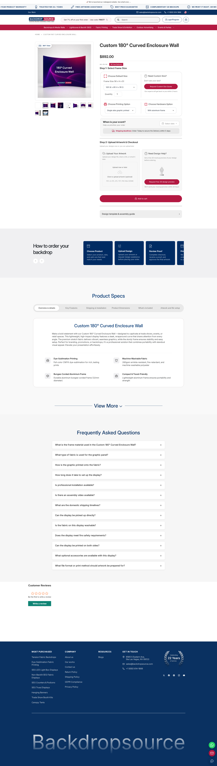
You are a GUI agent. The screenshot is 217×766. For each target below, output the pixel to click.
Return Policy (71, 672)
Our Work (32, 12)
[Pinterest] (173, 675)
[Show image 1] (45, 105)
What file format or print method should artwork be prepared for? (108, 565)
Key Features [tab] (71, 308)
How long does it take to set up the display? (108, 475)
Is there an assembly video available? (108, 495)
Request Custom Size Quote (161, 86)
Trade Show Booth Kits (42, 697)
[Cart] (186, 20)
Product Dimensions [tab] (121, 308)
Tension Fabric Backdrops (44, 657)
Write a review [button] (40, 603)
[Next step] (41, 261)
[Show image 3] (60, 105)
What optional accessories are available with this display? (108, 555)
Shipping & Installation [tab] (96, 308)
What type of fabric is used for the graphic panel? (108, 455)
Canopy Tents (38, 702)
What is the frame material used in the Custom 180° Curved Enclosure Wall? (108, 445)
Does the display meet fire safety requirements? (108, 535)
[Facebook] (168, 675)
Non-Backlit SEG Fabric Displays (43, 676)
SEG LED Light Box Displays (45, 670)
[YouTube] (183, 675)
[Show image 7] (91, 105)
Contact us (70, 667)
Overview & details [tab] (46, 308)
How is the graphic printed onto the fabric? (108, 465)
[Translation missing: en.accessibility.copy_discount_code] (107, 20)
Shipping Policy (72, 677)
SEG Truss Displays (41, 687)
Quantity (109, 94)
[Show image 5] (75, 105)
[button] (120, 170)
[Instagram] (178, 675)
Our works (70, 662)
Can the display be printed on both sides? (108, 545)
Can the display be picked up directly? (108, 515)
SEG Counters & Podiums (43, 682)
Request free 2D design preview (162, 182)
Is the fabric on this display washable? (108, 525)
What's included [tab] (145, 308)
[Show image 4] (68, 105)
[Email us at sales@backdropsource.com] (212, 753)
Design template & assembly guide (141, 214)
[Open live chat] (212, 761)
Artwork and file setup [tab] (170, 308)
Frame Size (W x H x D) (114, 81)
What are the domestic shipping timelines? (108, 505)
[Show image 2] (53, 105)
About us (69, 657)
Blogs (101, 657)
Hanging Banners (40, 692)
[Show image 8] (38, 113)
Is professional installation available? (108, 485)
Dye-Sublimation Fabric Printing (43, 663)
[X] (163, 675)
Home (37, 34)
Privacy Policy (71, 687)
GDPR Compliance (73, 682)
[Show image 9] (45, 113)
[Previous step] (35, 261)
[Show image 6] (83, 105)
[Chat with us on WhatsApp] (212, 745)
